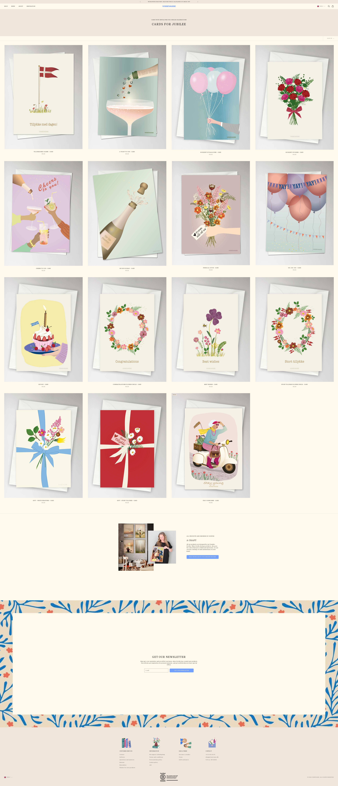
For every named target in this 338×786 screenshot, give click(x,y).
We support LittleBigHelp (157, 754)
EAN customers (184, 759)
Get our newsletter (181, 670)
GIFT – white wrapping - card (43, 500)
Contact (122, 754)
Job (150, 765)
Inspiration (31, 6)
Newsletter (123, 765)
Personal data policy (155, 759)
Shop (6, 6)
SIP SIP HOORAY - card (127, 268)
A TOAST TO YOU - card (127, 151)
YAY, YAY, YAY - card (294, 267)
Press (181, 757)
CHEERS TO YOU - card (43, 268)
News (13, 6)
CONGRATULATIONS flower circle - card (127, 384)
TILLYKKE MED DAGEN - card (43, 151)
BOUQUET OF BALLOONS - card (210, 152)
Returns (122, 762)
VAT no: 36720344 (211, 759)
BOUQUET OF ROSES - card (294, 152)
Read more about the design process (202, 556)
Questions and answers (127, 759)
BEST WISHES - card (211, 384)
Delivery (122, 757)
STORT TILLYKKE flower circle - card (294, 384)
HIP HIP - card (43, 384)
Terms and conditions (156, 757)
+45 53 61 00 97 (210, 754)
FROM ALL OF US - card (211, 267)
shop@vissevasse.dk (212, 757)
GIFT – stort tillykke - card (127, 500)
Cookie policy (153, 762)
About (21, 6)
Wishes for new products (127, 767)
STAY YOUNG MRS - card (211, 500)
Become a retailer (184, 754)
